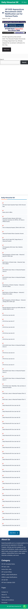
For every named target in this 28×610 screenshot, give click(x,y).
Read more (6, 49)
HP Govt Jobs (5, 566)
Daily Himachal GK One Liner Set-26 (11, 429)
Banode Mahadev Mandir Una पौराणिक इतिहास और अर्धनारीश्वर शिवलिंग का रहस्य (14, 308)
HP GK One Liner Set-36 (8, 327)
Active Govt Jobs (6, 569)
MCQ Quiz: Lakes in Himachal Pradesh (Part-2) (14, 393)
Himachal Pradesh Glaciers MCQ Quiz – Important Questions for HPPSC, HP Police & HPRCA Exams (13, 220)
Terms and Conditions (7, 600)
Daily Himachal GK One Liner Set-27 (11, 423)
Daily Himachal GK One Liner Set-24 (11, 441)
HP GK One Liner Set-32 (8, 358)
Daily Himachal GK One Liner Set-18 (11, 477)
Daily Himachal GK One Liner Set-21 (11, 459)
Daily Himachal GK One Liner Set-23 (11, 453)
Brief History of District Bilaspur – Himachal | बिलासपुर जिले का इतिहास (13, 293)
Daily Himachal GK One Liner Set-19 (11, 471)
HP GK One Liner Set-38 (8, 315)
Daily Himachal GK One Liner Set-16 (11, 489)
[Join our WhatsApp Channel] (25, 607)
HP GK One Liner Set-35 (8, 333)
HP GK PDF (4, 580)
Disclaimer (4, 602)
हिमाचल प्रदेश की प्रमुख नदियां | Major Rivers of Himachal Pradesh (13, 240)
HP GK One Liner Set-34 (8, 339)
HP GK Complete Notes (8, 564)
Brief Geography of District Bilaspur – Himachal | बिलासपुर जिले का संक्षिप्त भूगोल (14, 300)
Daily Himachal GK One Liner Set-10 (11, 525)
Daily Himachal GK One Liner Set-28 (11, 417)
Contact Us (4, 592)
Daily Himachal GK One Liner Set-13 (11, 507)
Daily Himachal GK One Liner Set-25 (11, 435)
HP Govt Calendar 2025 (8, 582)
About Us (4, 594)
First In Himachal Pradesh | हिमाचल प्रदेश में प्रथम (14, 227)
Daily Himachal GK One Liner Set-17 (11, 483)
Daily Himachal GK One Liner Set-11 (11, 519)
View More (14, 533)
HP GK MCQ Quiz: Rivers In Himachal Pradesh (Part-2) (14, 371)
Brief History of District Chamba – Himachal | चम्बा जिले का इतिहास (13, 285)
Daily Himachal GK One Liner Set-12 (11, 513)
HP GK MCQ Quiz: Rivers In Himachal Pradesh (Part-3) (14, 346)
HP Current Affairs (6, 572)
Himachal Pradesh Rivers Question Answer (13, 233)
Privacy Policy (5, 597)
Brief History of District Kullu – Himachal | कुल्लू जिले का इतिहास (14, 263)
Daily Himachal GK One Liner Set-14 (11, 501)
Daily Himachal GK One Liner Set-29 (11, 411)
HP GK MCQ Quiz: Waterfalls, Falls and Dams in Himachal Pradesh (14, 386)
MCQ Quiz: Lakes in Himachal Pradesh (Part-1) (14, 399)
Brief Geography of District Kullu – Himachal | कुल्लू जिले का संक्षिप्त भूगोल (13, 255)
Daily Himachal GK (9, 2)
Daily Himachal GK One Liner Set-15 (11, 495)
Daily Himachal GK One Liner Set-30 (11, 405)
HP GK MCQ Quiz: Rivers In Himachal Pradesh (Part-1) (14, 379)
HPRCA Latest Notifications (9, 577)
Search (2, 59)
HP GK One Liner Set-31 (8, 364)
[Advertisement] (14, 130)
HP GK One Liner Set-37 (8, 321)
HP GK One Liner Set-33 (8, 352)
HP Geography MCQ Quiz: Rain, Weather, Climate (13, 247)
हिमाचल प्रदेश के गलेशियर (7, 212)
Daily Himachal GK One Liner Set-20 (11, 465)
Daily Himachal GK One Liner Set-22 (11, 447)
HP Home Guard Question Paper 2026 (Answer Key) (14, 205)
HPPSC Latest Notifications (9, 574)
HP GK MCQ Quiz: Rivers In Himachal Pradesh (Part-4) (14, 278)
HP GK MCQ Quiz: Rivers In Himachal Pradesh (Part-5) (14, 270)
